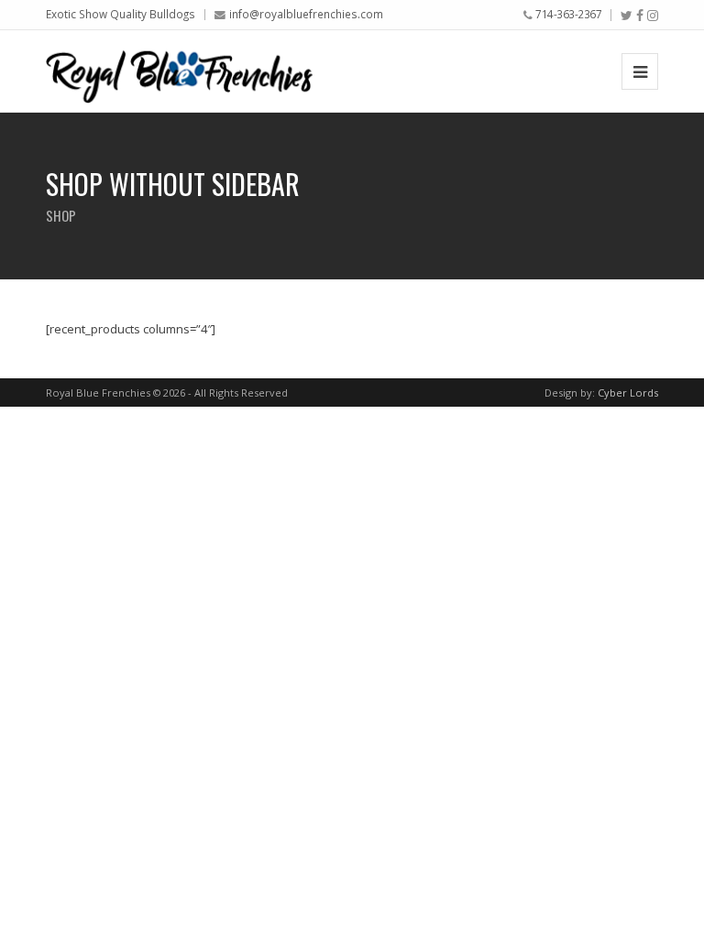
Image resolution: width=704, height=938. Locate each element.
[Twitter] (626, 15)
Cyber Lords (628, 392)
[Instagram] (652, 15)
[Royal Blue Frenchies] (179, 71)
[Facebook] (640, 15)
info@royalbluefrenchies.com (306, 13)
